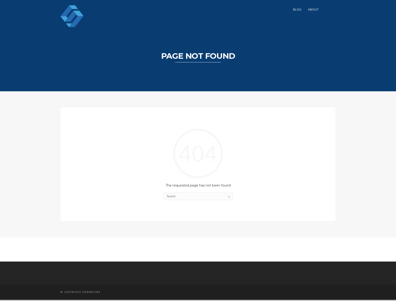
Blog (297, 9)
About (313, 9)
